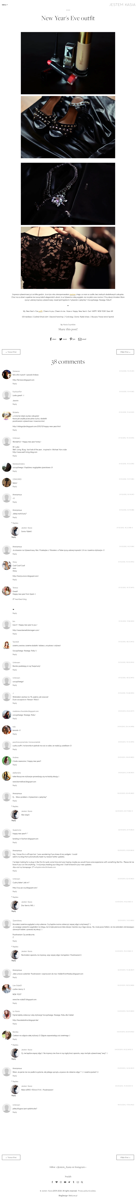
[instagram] (61, 1182)
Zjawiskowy (17, 920)
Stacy (15, 562)
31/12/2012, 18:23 (124, 641)
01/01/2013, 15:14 (124, 742)
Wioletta (16, 412)
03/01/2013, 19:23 (121, 951)
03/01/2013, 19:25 (124, 1011)
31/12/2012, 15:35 (125, 371)
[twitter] (69, 1182)
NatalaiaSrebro (19, 464)
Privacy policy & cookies (87, 1190)
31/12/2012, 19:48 (124, 693)
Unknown (16, 438)
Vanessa (16, 371)
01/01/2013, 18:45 (124, 757)
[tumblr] (74, 1182)
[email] (78, 1182)
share (54, 339)
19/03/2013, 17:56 (124, 1105)
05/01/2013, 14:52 (124, 1068)
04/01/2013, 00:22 (121, 1049)
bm (14, 621)
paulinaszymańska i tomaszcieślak (26, 742)
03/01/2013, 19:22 (121, 902)
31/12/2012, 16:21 (125, 546)
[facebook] (52, 1182)
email (84, 339)
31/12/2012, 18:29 (124, 662)
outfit (40, 311)
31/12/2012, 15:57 (125, 479)
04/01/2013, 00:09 (123, 1032)
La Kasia (16, 1011)
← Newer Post (11, 352)
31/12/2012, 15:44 (124, 438)
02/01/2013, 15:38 (124, 970)
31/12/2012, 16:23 (122, 527)
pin (74, 339)
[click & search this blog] (82, 1182)
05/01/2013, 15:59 (121, 1086)
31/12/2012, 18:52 (124, 678)
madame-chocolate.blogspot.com (26, 711)
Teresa (15, 587)
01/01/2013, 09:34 (124, 726)
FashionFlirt (17, 391)
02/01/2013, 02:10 (124, 879)
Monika (15, 1032)
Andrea (15, 757)
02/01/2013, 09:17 (122, 811)
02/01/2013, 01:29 (124, 850)
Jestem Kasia (26, 527)
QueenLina (17, 830)
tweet (65, 339)
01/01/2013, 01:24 (124, 711)
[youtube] (65, 1182)
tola (14, 726)
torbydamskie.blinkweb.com (45, 867)
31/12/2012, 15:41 (125, 391)
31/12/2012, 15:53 (125, 464)
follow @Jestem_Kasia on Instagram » (68, 1167)
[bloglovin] (57, 1182)
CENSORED (17, 479)
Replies (15, 523)
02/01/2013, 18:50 (124, 985)
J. (13, 693)
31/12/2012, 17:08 (124, 621)
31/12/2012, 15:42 (125, 412)
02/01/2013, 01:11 (124, 830)
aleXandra (17, 772)
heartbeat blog (21, 599)
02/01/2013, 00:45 (124, 793)
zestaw (72, 294)
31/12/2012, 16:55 (124, 587)
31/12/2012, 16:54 (124, 562)
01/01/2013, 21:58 (124, 772)
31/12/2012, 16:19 (125, 494)
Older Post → (125, 352)
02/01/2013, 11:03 (124, 920)
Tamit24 (16, 641)
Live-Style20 (17, 985)
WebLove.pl (73, 1195)
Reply (15, 383)
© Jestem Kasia (46, 1190)
